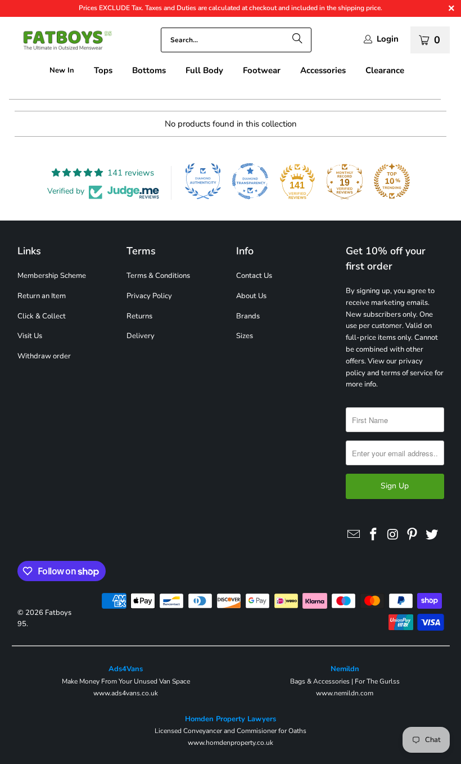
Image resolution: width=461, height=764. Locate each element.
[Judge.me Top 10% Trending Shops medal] (392, 181)
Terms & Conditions (158, 276)
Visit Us (29, 336)
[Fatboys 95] (61, 42)
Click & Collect (41, 316)
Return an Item (41, 296)
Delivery (140, 336)
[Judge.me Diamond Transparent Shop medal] (250, 181)
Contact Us (254, 276)
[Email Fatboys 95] (354, 535)
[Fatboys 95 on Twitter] (432, 535)
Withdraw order (44, 356)
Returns (139, 316)
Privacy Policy (149, 296)
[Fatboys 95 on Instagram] (393, 535)
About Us (251, 296)
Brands (248, 316)
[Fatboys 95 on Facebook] (373, 535)
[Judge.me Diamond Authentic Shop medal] (203, 181)
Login (388, 39)
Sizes (244, 336)
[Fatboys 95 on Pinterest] (412, 535)
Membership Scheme (51, 276)
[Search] (297, 40)
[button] (103, 70)
